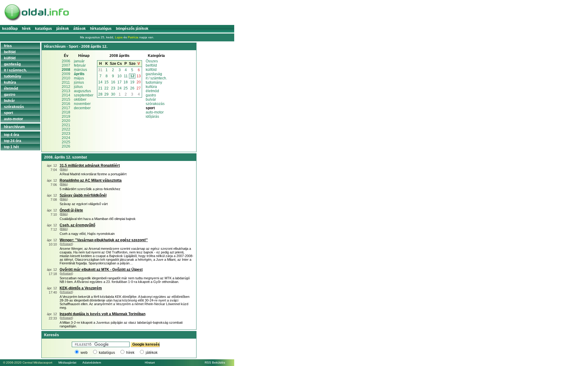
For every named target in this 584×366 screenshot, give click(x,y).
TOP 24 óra (12, 141)
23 (113, 88)
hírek (130, 352)
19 (132, 82)
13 (139, 76)
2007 (66, 65)
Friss (8, 46)
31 (100, 70)
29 (106, 94)
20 (139, 82)
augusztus (82, 91)
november (82, 104)
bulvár (151, 99)
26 (132, 88)
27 (139, 88)
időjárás (152, 116)
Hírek (26, 28)
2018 (66, 112)
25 (125, 88)
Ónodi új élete (71, 210)
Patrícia (133, 37)
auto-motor (155, 112)
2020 (66, 121)
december (82, 108)
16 (113, 82)
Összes (152, 61)
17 (119, 82)
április (79, 74)
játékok (152, 352)
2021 (66, 125)
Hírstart (150, 362)
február (80, 65)
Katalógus (43, 28)
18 (125, 82)
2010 (66, 78)
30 (113, 94)
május (79, 78)
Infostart (66, 244)
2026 (66, 146)
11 (126, 76)
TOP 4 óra (11, 135)
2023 (66, 133)
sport (8, 113)
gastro (151, 95)
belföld (151, 65)
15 (106, 82)
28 (100, 94)
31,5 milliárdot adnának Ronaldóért (90, 165)
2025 (66, 142)
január (79, 61)
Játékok (62, 28)
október (80, 99)
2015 (66, 99)
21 (100, 88)
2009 (66, 74)
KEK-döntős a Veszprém (81, 288)
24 (119, 88)
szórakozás (155, 104)
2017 (66, 108)
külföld (151, 70)
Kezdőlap (10, 28)
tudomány (154, 82)
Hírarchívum (14, 127)
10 (119, 76)
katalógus (107, 352)
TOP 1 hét (11, 147)
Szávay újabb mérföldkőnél (83, 195)
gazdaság (154, 74)
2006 (66, 61)
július (78, 87)
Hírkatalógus (101, 28)
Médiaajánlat (67, 362)
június (79, 82)
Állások (79, 28)
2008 (66, 70)
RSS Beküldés (215, 362)
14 (100, 82)
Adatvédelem (91, 362)
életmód (152, 91)
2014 (66, 95)
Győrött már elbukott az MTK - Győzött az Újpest (101, 269)
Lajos (119, 37)
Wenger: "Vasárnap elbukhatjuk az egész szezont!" (104, 240)
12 (132, 76)
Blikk (64, 169)
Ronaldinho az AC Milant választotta (91, 180)
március (80, 70)
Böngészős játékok (132, 28)
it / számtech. (156, 78)
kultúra (151, 87)
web (84, 352)
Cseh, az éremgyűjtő (77, 225)
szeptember (83, 95)
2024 (66, 138)
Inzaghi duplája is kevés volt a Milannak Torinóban (102, 314)
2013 (66, 91)
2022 (66, 129)
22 (106, 88)
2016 (66, 104)
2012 (66, 87)
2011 (66, 82)
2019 (66, 116)
